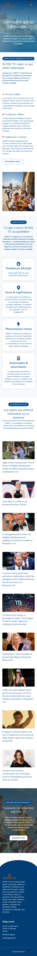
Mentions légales (8, 934)
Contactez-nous (18, 838)
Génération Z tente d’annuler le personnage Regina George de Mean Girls (17, 657)
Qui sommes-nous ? (13, 161)
